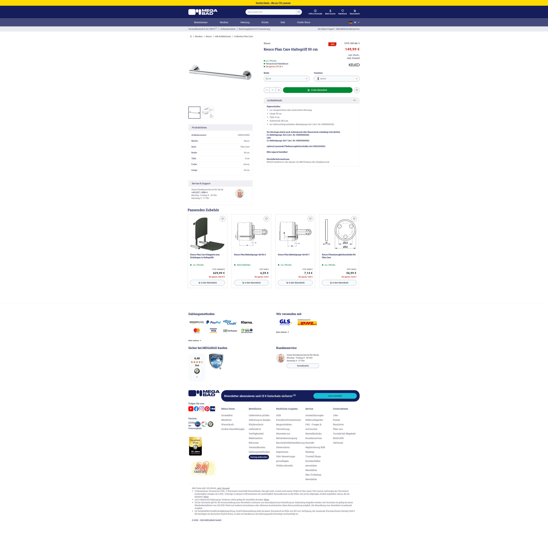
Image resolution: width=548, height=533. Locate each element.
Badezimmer (201, 22)
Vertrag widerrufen (258, 457)
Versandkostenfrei (201, 29)
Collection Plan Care (243, 36)
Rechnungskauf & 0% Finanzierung (254, 29)
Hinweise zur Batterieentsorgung (286, 436)
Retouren (254, 442)
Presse (336, 419)
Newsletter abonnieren (260, 396)
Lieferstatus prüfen (259, 415)
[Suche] (299, 12)
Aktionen (338, 442)
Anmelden (227, 415)
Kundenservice (313, 438)
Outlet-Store (303, 22)
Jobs (335, 415)
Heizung (244, 22)
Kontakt (309, 442)
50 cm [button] (268, 78)
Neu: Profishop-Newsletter (313, 477)
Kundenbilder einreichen (313, 463)
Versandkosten (257, 447)
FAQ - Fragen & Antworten (313, 426)
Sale (283, 22)
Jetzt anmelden (335, 396)
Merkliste (226, 419)
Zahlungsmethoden (259, 451)
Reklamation (256, 438)
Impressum (282, 451)
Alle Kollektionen (223, 36)
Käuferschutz (256, 424)
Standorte (338, 424)
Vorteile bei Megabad (344, 433)
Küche (265, 22)
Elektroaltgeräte (314, 419)
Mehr (206, 496)
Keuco (209, 36)
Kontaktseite (303, 366)
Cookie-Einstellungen (233, 428)
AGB (278, 415)
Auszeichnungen (314, 415)
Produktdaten (199, 127)
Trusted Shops (313, 456)
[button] (315, 12)
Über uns (338, 428)
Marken (224, 22)
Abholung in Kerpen (260, 419)
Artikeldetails (274, 100)
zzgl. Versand (223, 488)
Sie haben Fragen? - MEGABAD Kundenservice (339, 29)
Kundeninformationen (288, 419)
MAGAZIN (338, 438)
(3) (294, 395)
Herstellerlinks (313, 433)
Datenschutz (283, 447)
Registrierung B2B (315, 447)
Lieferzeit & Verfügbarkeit (256, 431)
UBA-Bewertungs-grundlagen (286, 458)
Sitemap (309, 451)
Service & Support (201, 183)
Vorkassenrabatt (227, 29)
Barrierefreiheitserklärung (290, 442)
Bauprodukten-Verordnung (284, 426)
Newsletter (311, 469)
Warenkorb (227, 424)
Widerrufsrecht (284, 465)
